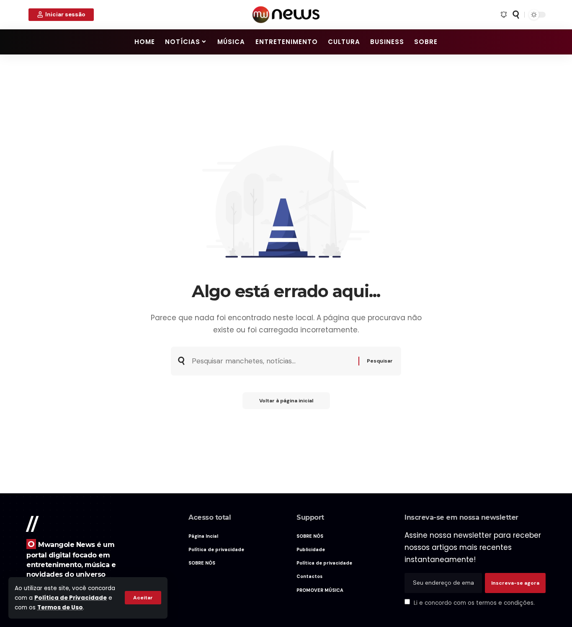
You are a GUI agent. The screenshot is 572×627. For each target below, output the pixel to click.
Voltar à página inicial (286, 400)
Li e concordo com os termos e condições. (474, 602)
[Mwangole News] (286, 14)
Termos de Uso (60, 607)
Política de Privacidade (70, 598)
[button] (143, 597)
